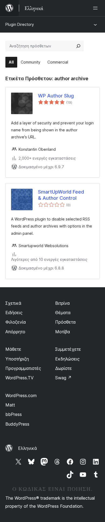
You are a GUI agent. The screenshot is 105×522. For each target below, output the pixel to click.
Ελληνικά (27, 448)
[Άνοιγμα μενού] (96, 8)
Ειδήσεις (14, 312)
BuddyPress (17, 424)
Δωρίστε (63, 368)
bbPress (13, 414)
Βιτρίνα (62, 303)
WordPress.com (21, 395)
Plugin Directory (19, 24)
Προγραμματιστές (23, 368)
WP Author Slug (56, 96)
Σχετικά (13, 303)
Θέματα (63, 312)
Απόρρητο (15, 331)
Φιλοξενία (15, 322)
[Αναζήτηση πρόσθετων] (78, 46)
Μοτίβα (62, 331)
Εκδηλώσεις (67, 359)
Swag (63, 377)
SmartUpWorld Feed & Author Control (61, 195)
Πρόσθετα (65, 322)
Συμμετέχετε (68, 349)
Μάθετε (13, 349)
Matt (10, 405)
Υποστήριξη (17, 359)
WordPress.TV (19, 377)
